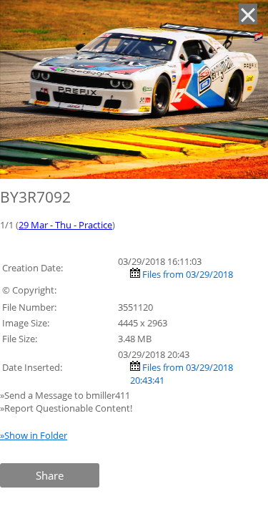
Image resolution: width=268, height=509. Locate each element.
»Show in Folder (33, 435)
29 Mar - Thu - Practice (65, 224)
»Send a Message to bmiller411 (66, 395)
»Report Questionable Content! (66, 408)
